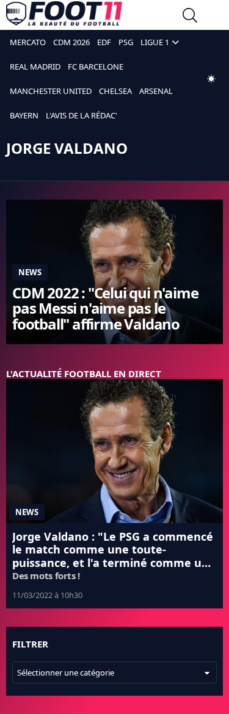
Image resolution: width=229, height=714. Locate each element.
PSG (125, 42)
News (30, 272)
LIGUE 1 (154, 42)
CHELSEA (115, 91)
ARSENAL (156, 91)
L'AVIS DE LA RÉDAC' (81, 115)
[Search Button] (190, 16)
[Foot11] (64, 16)
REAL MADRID (35, 66)
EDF (104, 42)
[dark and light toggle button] (211, 79)
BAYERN (24, 115)
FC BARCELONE (95, 66)
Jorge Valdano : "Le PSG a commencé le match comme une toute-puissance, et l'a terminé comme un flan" (112, 556)
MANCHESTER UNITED (51, 91)
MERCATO (28, 42)
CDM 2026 (71, 42)
